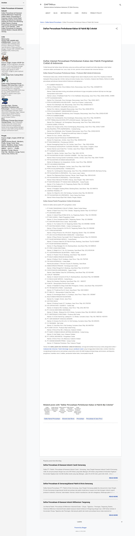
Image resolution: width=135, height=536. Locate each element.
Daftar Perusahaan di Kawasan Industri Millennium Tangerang (66, 502)
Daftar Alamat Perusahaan (53, 22)
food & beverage (63, 349)
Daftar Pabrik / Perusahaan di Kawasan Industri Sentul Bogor (11, 17)
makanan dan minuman (50, 349)
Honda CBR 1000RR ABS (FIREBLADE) (10, 41)
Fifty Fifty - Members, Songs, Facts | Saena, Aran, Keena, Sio (13, 152)
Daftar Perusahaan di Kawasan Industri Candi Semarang (64, 465)
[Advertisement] (80, 45)
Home (42, 22)
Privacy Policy (96, 13)
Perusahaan (80, 418)
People (84, 13)
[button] (117, 28)
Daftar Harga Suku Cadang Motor (12, 75)
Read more (113, 478)
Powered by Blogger (80, 527)
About (48, 13)
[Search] (120, 5)
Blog (55, 13)
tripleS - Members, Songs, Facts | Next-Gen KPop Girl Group (12, 145)
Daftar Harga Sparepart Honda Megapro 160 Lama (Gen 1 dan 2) (12, 84)
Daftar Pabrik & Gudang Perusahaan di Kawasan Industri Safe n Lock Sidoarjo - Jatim (12, 24)
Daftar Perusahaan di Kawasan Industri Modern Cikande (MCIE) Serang (11, 30)
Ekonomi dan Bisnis (68, 418)
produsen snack (79, 349)
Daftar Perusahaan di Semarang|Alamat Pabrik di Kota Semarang (68, 484)
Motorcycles (66, 13)
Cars (76, 13)
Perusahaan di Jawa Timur (94, 418)
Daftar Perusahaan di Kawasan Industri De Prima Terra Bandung (12, 20)
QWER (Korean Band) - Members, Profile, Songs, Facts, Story (12, 142)
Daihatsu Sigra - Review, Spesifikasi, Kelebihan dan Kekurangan (10, 107)
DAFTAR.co (49, 4)
